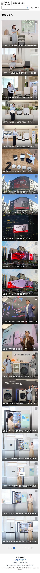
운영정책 (15, 562)
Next (29, 548)
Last (31, 548)
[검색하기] (27, 7)
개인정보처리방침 (23, 562)
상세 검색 (31, 7)
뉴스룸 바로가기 (19, 560)
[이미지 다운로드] (36, 22)
